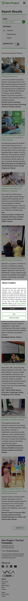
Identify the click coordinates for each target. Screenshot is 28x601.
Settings (12, 308)
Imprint (24, 305)
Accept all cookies (14, 318)
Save (14, 314)
